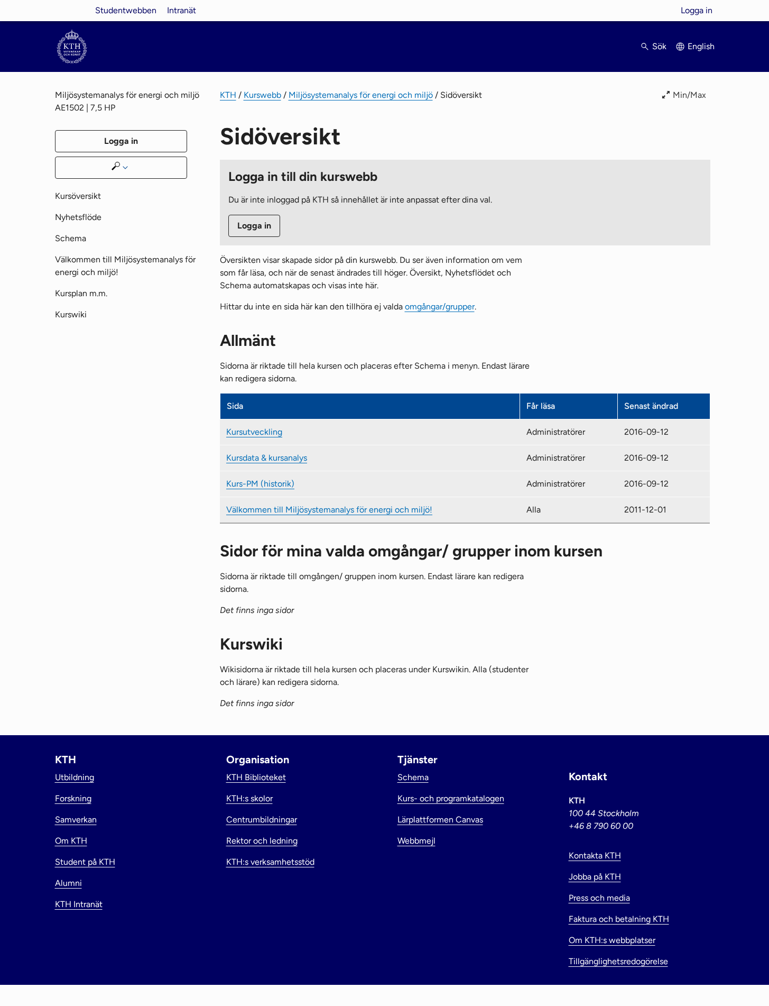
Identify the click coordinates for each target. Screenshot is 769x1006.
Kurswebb (262, 95)
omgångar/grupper (440, 306)
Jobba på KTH (595, 877)
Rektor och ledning (262, 841)
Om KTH (71, 841)
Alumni (68, 883)
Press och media (599, 898)
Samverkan (76, 820)
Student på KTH (85, 862)
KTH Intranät (79, 904)
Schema (70, 238)
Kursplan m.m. (81, 293)
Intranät (181, 10)
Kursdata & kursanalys (266, 458)
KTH (228, 95)
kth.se (72, 10)
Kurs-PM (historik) (260, 484)
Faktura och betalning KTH (619, 919)
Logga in (696, 10)
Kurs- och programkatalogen (450, 798)
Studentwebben (125, 10)
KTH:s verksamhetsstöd (270, 862)
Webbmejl (416, 841)
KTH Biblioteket (256, 777)
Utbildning (74, 777)
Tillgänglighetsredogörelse (618, 961)
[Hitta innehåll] (121, 168)
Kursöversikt (78, 196)
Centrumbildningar (261, 820)
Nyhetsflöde (78, 217)
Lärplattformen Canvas (440, 820)
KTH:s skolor (249, 798)
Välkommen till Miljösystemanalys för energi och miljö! (329, 510)
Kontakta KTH (595, 855)
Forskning (73, 798)
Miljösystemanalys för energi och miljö (361, 95)
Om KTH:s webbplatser (612, 940)
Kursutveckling (254, 432)
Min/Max (689, 95)
